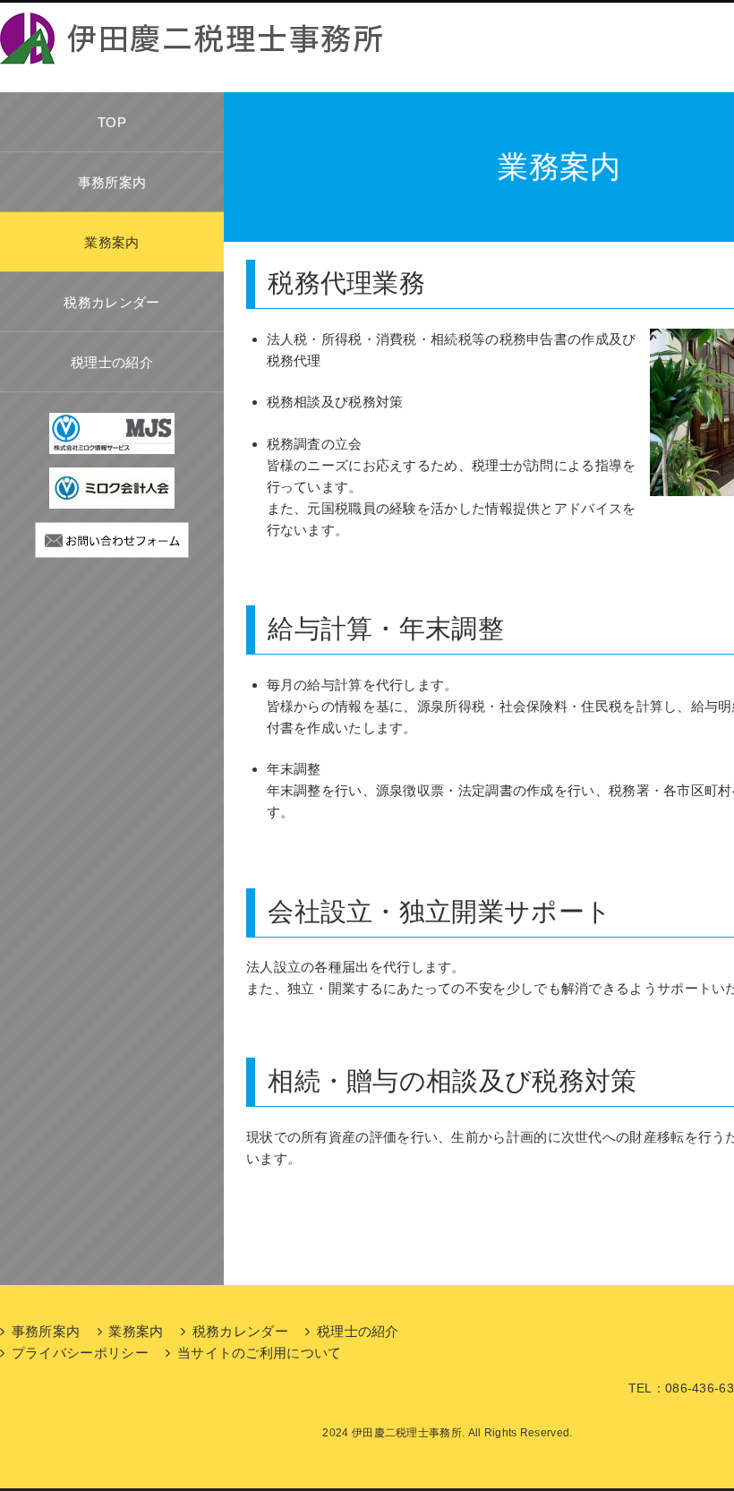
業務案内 (111, 242)
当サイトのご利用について (259, 1352)
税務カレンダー (111, 302)
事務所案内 (112, 182)
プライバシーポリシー (80, 1352)
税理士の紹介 (112, 362)
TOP (112, 122)
